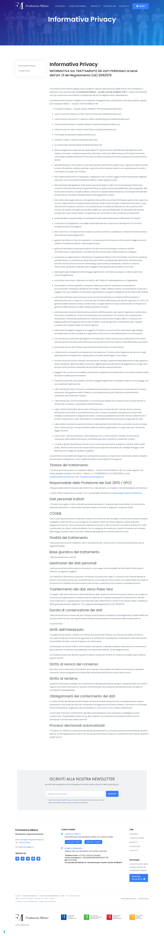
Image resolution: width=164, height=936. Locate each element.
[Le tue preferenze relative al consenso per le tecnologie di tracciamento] (4, 932)
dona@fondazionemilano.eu (32, 839)
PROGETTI (95, 6)
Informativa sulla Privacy (62, 800)
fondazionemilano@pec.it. (92, 476)
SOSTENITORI (109, 6)
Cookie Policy (24, 71)
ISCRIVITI (112, 793)
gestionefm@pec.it (26, 847)
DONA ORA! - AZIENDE (93, 842)
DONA (142, 6)
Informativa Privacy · (129, 899)
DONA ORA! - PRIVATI (73, 842)
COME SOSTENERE (77, 6)
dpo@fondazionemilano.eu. (129, 493)
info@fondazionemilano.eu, (62, 476)
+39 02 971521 (24, 842)
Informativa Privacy (26, 66)
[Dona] (32, 6)
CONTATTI (124, 6)
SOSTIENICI (60, 6)
